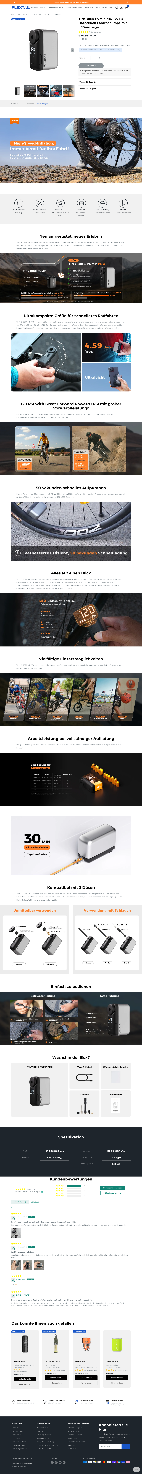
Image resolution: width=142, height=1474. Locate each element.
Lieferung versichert (44, 1435)
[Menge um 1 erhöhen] (99, 58)
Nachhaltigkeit (17, 1431)
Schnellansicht (25, 1379)
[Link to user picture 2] (28, 1265)
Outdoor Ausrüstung (72, 7)
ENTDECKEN (106, 7)
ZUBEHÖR (87, 7)
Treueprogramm (74, 1438)
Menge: (81, 58)
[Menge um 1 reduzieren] (88, 58)
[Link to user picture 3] (39, 1265)
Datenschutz (16, 1435)
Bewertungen (42, 104)
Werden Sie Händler (75, 1435)
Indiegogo (71, 1445)
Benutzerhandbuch (19, 1442)
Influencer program (75, 1428)
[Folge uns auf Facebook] (52, 1462)
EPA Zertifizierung (18, 1445)
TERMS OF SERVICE (44, 1449)
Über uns (15, 1428)
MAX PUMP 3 (80, 1361)
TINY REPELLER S (52, 1361)
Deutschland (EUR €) (21, 1458)
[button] (83, 32)
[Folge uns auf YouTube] (60, 1462)
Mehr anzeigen (25, 1384)
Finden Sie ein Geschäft (76, 1442)
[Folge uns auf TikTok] (64, 1462)
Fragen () (35, 1202)
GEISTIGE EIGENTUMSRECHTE (48, 1445)
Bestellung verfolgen (19, 1449)
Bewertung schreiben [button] (112, 1188)
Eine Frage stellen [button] (113, 1193)
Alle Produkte (23, 14)
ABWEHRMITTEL (55, 7)
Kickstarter (72, 1449)
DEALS (97, 7)
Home (13, 14)
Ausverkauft (91, 66)
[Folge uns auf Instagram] (56, 1462)
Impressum (16, 1438)
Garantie (40, 1431)
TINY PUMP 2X (112, 1361)
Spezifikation (29, 104)
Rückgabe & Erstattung (45, 1442)
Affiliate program (74, 1431)
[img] (16, 1214)
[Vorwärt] (72, 50)
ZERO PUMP (19, 1361)
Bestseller (34, 7)
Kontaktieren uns (43, 1428)
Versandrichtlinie (43, 1438)
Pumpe (42, 7)
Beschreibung (16, 104)
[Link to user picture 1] (16, 1233)
